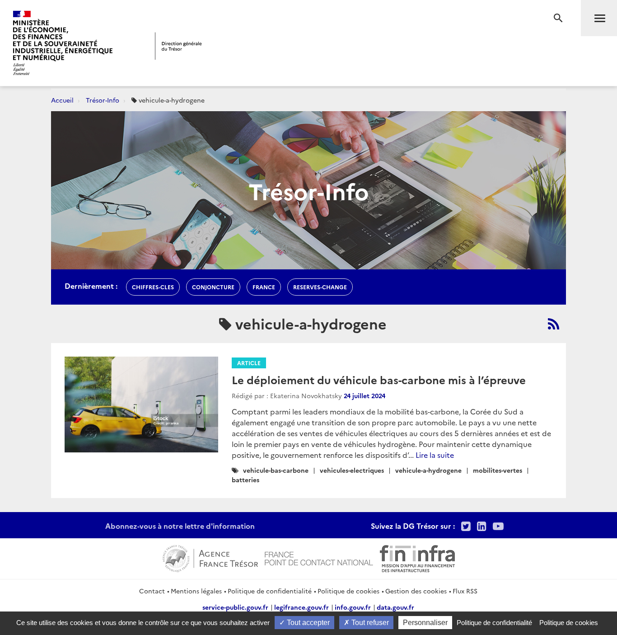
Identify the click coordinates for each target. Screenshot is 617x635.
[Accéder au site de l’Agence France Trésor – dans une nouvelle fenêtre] (210, 557)
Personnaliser (425, 622)
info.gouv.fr (353, 606)
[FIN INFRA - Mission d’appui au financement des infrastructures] (417, 557)
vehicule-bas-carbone (275, 470)
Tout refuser (369, 622)
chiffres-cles (153, 287)
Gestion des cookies (416, 590)
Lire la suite (435, 455)
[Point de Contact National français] (319, 557)
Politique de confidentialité (270, 590)
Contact (152, 590)
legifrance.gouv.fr (301, 606)
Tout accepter (307, 622)
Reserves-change (320, 287)
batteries (245, 479)
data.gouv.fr (395, 606)
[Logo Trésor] (178, 46)
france (263, 287)
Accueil (62, 99)
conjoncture (213, 287)
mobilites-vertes (497, 470)
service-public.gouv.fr (235, 606)
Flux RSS (465, 590)
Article (249, 363)
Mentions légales (196, 590)
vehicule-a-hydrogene (428, 470)
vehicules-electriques (352, 470)
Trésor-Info (102, 99)
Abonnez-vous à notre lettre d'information (180, 525)
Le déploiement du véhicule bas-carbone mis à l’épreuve (379, 379)
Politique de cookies (348, 590)
